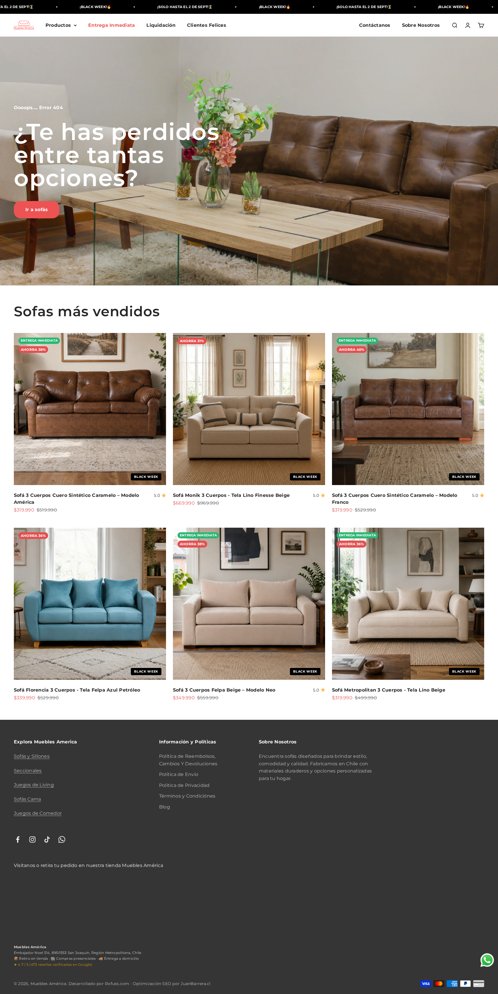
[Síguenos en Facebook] (18, 839)
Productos (58, 25)
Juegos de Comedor (38, 813)
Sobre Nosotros (421, 25)
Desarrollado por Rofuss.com (99, 983)
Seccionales (28, 770)
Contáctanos (375, 25)
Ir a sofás (36, 209)
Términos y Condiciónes (187, 796)
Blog (164, 807)
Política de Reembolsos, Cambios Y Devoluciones (188, 759)
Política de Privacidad (184, 785)
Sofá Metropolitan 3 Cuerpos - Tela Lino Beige (388, 690)
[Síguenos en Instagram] (32, 839)
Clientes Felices (206, 25)
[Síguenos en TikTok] (47, 839)
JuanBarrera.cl (195, 983)
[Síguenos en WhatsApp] (62, 839)
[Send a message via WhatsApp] (487, 960)
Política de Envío (178, 774)
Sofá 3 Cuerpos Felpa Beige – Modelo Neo (224, 690)
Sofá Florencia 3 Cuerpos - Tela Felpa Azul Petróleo (77, 690)
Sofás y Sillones (32, 756)
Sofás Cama (27, 799)
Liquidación (161, 25)
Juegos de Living (34, 784)
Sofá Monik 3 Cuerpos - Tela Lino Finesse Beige (231, 495)
